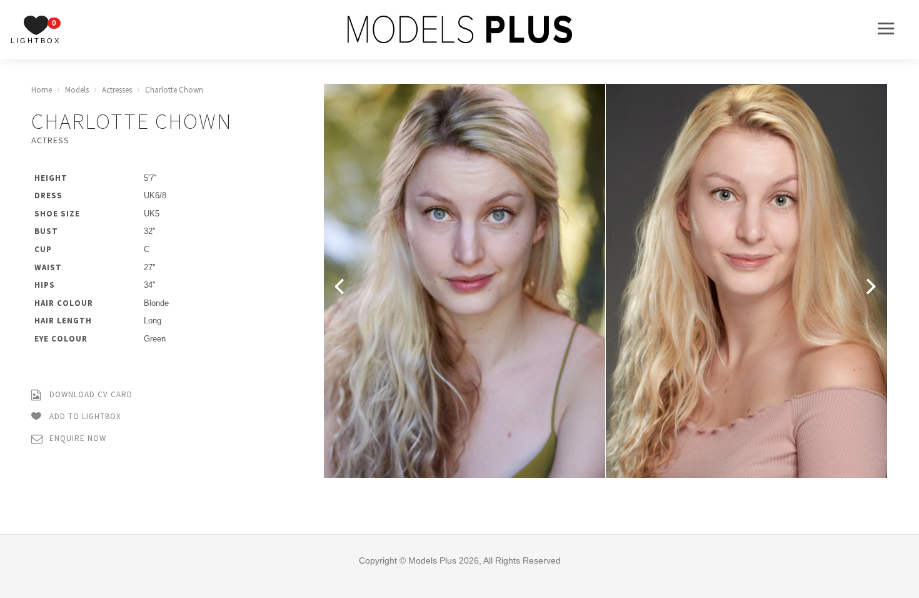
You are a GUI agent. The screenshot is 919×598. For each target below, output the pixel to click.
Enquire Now (76, 438)
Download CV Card (90, 394)
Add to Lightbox (84, 416)
